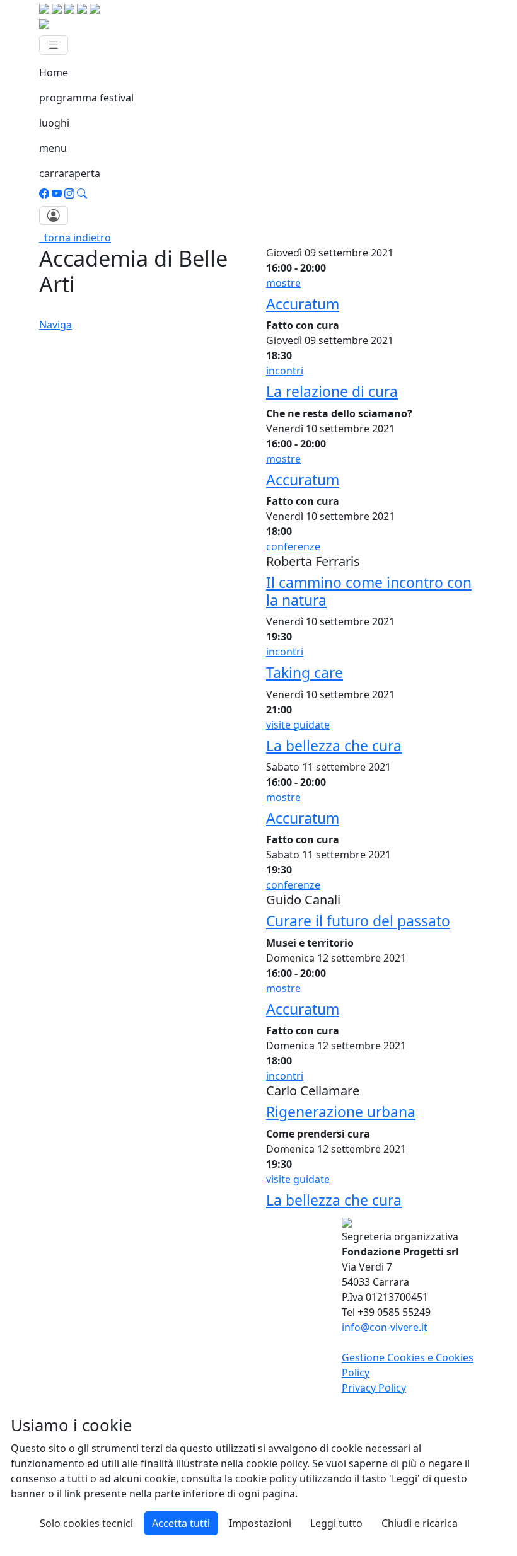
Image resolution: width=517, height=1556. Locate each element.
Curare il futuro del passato (358, 921)
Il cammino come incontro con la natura (369, 591)
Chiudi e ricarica (419, 1523)
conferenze (293, 546)
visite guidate (298, 725)
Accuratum (302, 304)
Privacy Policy (374, 1388)
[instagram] (69, 193)
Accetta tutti (181, 1523)
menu (53, 148)
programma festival (86, 98)
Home (53, 72)
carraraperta (69, 173)
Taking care (304, 673)
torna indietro (75, 238)
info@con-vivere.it (384, 1327)
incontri (284, 370)
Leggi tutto (336, 1523)
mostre (283, 283)
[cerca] (82, 193)
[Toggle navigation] (53, 45)
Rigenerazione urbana (340, 1112)
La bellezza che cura (334, 746)
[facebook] (44, 193)
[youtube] (57, 193)
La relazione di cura (332, 391)
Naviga (55, 324)
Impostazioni (260, 1523)
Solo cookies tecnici (86, 1523)
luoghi (54, 123)
